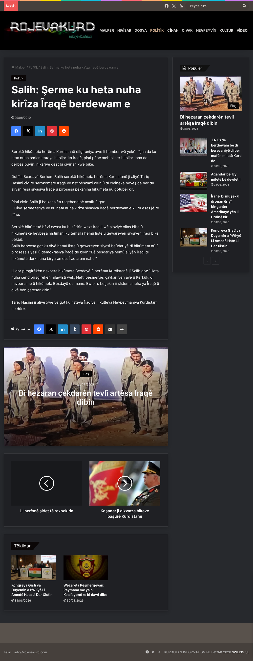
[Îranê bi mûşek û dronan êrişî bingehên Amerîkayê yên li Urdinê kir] (193, 203)
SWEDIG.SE (240, 652)
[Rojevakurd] (51, 30)
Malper (107, 30)
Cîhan (172, 30)
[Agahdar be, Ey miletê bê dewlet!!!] (193, 181)
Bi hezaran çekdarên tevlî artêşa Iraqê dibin (86, 397)
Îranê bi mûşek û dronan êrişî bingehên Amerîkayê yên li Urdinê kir (225, 206)
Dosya (141, 30)
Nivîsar (124, 30)
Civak (187, 30)
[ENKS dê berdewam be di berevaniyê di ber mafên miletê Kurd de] (193, 147)
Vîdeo (242, 30)
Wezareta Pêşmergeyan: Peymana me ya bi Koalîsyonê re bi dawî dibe (85, 590)
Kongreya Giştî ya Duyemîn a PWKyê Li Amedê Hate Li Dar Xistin (32, 590)
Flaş (86, 374)
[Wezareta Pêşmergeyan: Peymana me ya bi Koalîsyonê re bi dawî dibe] (85, 567)
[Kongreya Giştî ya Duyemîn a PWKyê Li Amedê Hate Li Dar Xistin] (33, 567)
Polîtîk (157, 30)
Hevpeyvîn (206, 30)
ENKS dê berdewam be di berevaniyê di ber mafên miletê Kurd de (226, 150)
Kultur (226, 30)
